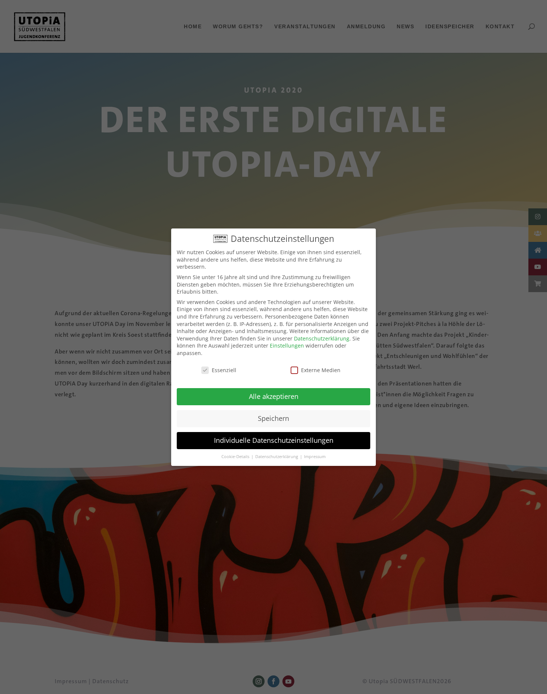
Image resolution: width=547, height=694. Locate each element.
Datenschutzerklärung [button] (277, 456)
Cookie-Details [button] (235, 456)
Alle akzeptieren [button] (273, 396)
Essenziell (224, 370)
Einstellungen (287, 345)
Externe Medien (320, 370)
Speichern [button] (273, 418)
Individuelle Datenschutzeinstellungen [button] (273, 440)
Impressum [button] (315, 456)
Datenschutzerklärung (321, 338)
